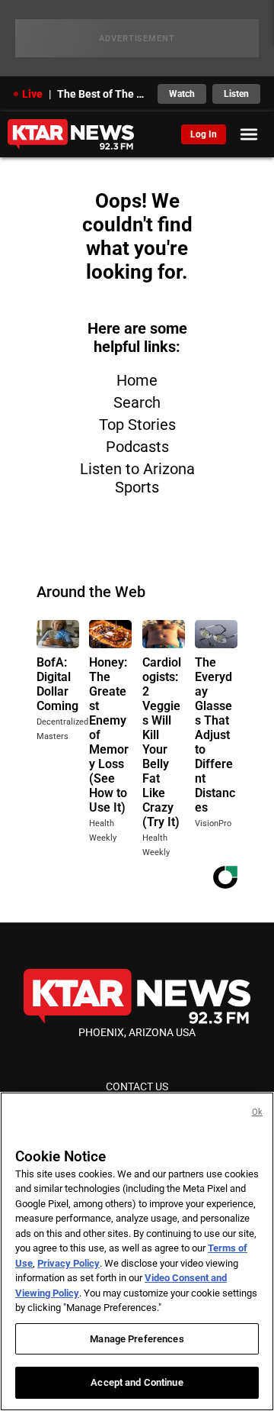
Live (32, 94)
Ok (257, 1112)
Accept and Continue (137, 1382)
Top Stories (137, 424)
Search (137, 402)
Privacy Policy (68, 1263)
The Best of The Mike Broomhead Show (102, 94)
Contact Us (137, 1086)
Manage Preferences (136, 1339)
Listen (236, 94)
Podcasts (137, 447)
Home (137, 380)
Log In (203, 134)
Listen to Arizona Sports (137, 478)
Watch (182, 94)
